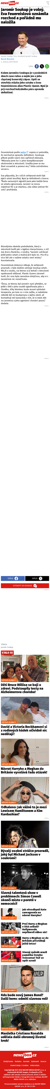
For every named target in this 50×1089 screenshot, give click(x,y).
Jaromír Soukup (7, 647)
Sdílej (10, 578)
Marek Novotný (7, 59)
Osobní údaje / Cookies (19, 1065)
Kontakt (26, 1061)
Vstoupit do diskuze (22, 586)
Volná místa (34, 1065)
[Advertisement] (25, 124)
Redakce (18, 1061)
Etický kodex (8, 1061)
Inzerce (43, 1061)
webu (23, 152)
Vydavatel (35, 1061)
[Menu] (47, 3)
